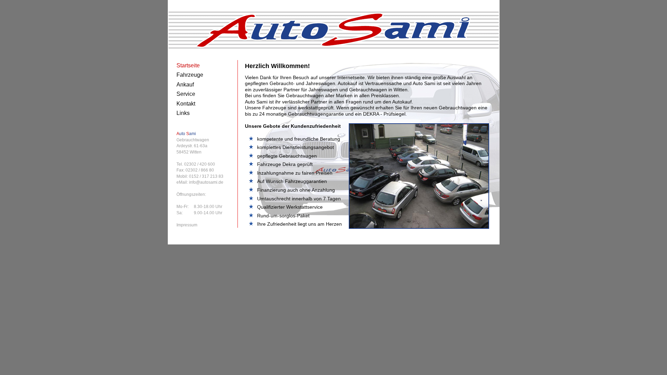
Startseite (188, 65)
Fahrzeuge (189, 75)
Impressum (186, 225)
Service (185, 94)
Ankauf (185, 85)
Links (183, 113)
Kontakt (185, 104)
